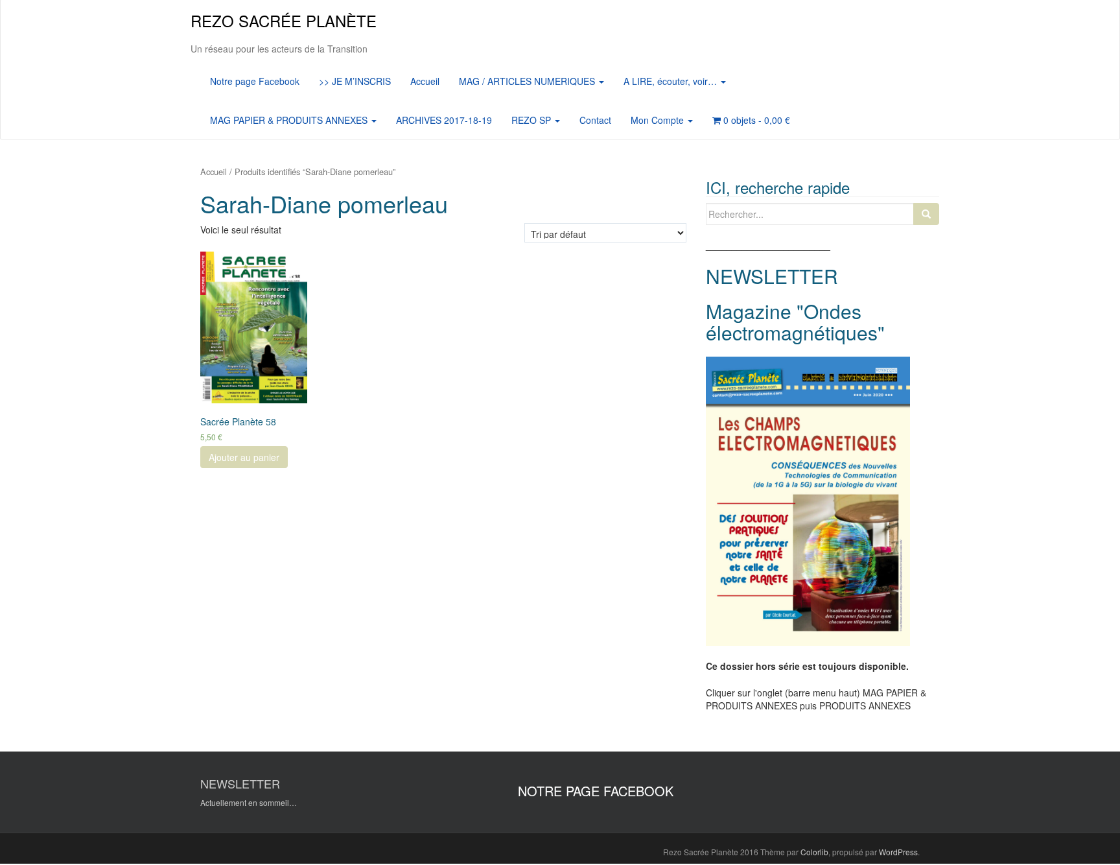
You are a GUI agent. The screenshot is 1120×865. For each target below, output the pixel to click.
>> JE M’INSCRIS (355, 81)
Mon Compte (658, 119)
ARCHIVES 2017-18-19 (444, 119)
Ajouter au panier (244, 457)
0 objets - (755, 119)
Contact (595, 119)
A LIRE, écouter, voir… (671, 81)
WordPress (898, 851)
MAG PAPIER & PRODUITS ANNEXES (290, 119)
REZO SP (532, 119)
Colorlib (814, 851)
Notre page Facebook (254, 81)
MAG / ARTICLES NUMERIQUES (528, 81)
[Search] (926, 214)
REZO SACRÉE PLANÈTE (284, 20)
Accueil (424, 81)
